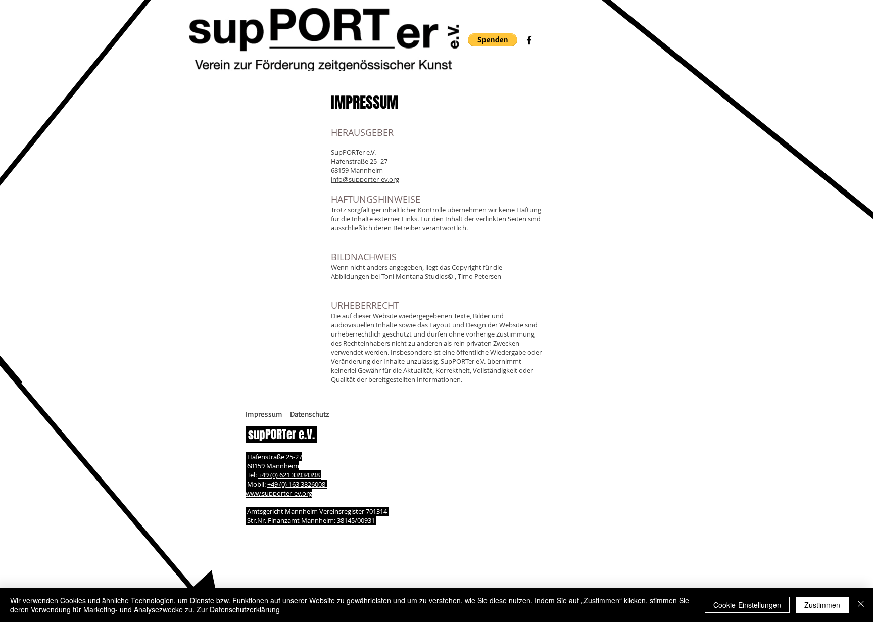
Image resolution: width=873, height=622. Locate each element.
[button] (492, 39)
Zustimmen (822, 605)
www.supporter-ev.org (279, 493)
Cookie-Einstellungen (747, 605)
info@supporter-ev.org (365, 179)
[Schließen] (861, 605)
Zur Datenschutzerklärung (238, 609)
